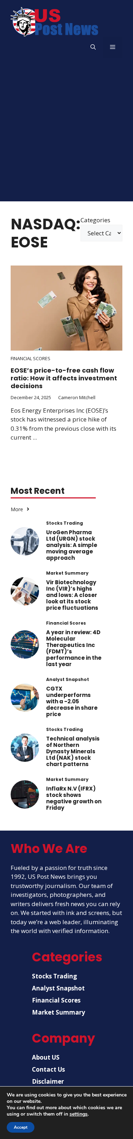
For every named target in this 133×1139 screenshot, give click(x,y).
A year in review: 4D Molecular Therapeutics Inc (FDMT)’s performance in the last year (73, 648)
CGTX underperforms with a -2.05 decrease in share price (72, 701)
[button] (93, 47)
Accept (20, 1127)
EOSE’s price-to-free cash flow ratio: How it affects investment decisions (64, 378)
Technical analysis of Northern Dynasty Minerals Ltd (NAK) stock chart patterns (73, 751)
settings (79, 1114)
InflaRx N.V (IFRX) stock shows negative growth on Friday (73, 798)
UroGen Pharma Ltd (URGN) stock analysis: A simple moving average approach (71, 545)
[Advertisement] (66, 134)
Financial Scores (30, 358)
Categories (95, 220)
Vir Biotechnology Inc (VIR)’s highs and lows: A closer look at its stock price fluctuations (72, 595)
